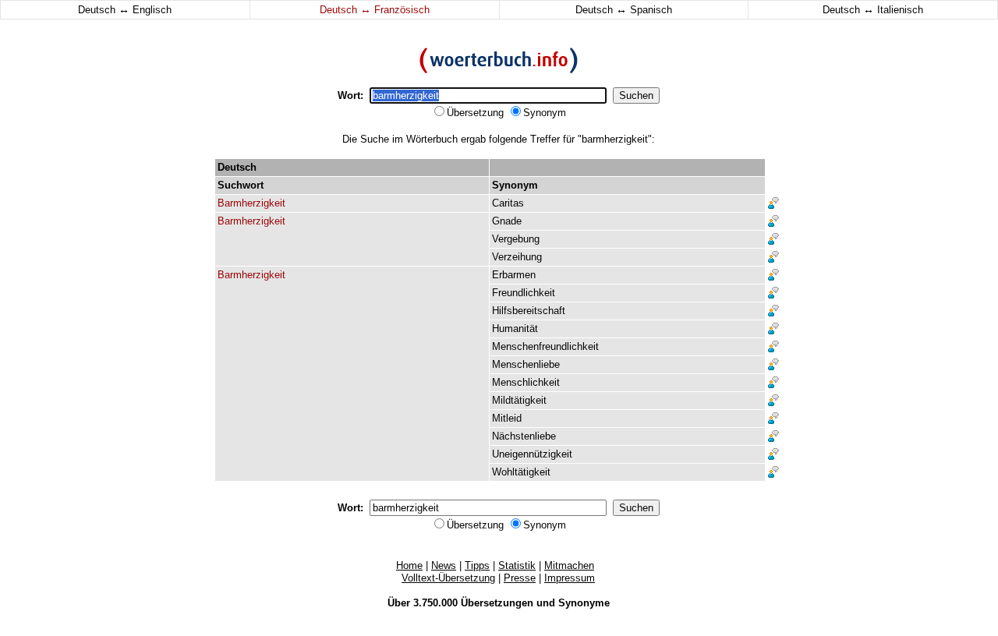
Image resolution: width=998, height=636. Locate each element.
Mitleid (507, 418)
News (443, 565)
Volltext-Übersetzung (448, 578)
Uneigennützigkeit (532, 454)
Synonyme (584, 603)
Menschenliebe (526, 364)
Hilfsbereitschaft (528, 310)
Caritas (508, 203)
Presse (520, 578)
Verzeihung (517, 257)
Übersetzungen (497, 603)
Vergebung (516, 239)
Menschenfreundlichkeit (545, 346)
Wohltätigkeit (521, 472)
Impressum (569, 578)
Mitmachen (569, 565)
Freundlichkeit (523, 293)
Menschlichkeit (526, 382)
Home (409, 565)
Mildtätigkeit (519, 400)
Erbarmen (514, 275)
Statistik (517, 565)
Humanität (515, 328)
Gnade (507, 221)
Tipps (477, 565)
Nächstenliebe (524, 436)
